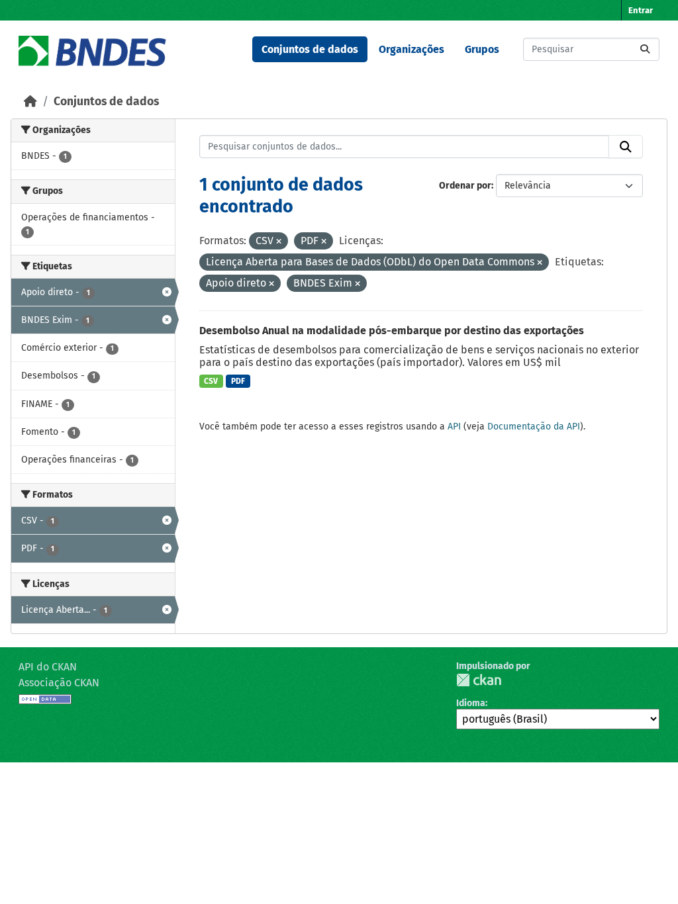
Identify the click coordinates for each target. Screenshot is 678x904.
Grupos (482, 49)
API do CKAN (48, 666)
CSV (211, 381)
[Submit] (645, 49)
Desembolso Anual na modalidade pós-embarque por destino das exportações (391, 330)
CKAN (478, 680)
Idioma (470, 703)
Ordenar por (465, 185)
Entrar (640, 10)
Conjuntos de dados (310, 49)
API (454, 426)
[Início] (30, 102)
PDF (238, 381)
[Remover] (278, 242)
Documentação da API (533, 426)
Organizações (411, 49)
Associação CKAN (59, 682)
